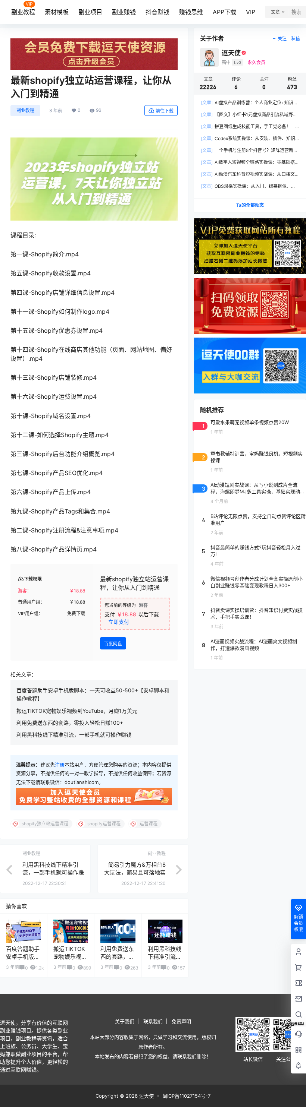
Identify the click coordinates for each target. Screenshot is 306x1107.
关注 (282, 38)
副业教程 (23, 12)
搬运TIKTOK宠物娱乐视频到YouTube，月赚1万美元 (76, 711)
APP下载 (224, 12)
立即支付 (118, 622)
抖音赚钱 (157, 12)
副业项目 (90, 12)
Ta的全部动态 (250, 205)
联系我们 (153, 1021)
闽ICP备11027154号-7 (186, 1096)
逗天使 (146, 1096)
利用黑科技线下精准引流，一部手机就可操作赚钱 (73, 734)
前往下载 (165, 111)
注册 (60, 765)
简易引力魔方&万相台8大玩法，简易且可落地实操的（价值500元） (135, 872)
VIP (250, 12)
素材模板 (57, 12)
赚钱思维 (191, 12)
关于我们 (124, 1021)
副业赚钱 (124, 12)
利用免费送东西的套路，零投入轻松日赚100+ (69, 722)
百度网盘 (113, 643)
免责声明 (181, 1021)
